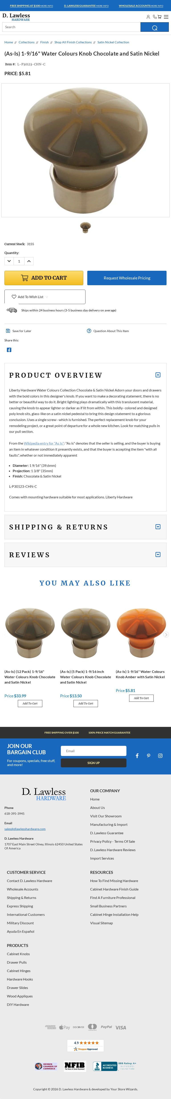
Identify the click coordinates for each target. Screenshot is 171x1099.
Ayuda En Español (20, 931)
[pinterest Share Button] (57, 351)
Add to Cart (30, 703)
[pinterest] (148, 755)
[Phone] (155, 17)
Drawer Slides (17, 987)
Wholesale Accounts (22, 889)
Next (166, 635)
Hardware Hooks (20, 979)
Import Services (102, 858)
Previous (5, 635)
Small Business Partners (108, 906)
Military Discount (20, 923)
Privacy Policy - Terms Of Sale (112, 841)
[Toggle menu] (165, 16)
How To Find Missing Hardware (114, 880)
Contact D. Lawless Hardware (29, 880)
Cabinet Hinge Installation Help (114, 914)
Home (95, 799)
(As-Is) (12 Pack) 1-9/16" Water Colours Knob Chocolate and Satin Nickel (29, 676)
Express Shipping (20, 906)
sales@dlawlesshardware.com (25, 829)
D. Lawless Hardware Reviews (113, 850)
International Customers (26, 914)
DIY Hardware (18, 1004)
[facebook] (137, 755)
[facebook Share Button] (9, 351)
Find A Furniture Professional (112, 897)
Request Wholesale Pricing (127, 277)
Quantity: (11, 253)
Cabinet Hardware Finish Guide (114, 889)
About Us (97, 807)
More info (31, 5)
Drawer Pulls (17, 962)
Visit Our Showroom (106, 816)
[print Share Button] (41, 351)
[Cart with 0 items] (159, 16)
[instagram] (160, 755)
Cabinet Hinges (19, 971)
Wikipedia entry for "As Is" (44, 443)
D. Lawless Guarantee (106, 833)
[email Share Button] (25, 351)
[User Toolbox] (148, 16)
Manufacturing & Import (109, 824)
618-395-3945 (14, 813)
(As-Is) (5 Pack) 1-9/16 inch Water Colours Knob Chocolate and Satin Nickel (85, 676)
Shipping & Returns (21, 897)
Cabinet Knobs (18, 954)
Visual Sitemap (101, 923)
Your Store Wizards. (124, 1089)
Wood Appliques (20, 996)
